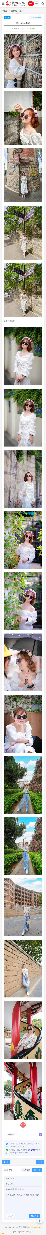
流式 (30, 3)
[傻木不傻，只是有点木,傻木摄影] (15, 3)
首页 (6, 10)
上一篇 (6, 1162)
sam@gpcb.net (34, 1227)
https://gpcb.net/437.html (19, 1152)
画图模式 (26, 1170)
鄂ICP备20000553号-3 (23, 1231)
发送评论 (34, 1216)
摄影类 (14, 10)
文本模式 (37, 1170)
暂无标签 (11, 1134)
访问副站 (31, 1150)
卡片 (37, 3)
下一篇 (40, 1162)
